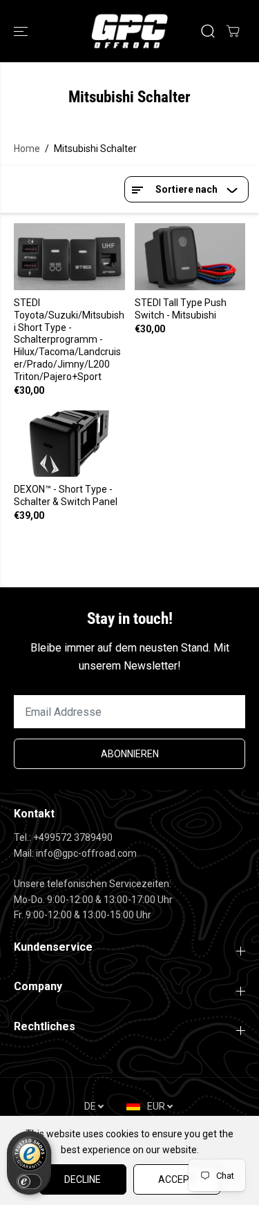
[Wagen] (232, 31)
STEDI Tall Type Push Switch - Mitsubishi (181, 309)
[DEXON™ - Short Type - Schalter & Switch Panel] (69, 443)
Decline (82, 1179)
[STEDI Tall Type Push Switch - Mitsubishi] (190, 256)
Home (27, 148)
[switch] (29, 1181)
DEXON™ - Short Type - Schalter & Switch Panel (65, 495)
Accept (176, 1179)
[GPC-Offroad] (129, 31)
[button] (22, 31)
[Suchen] (207, 31)
